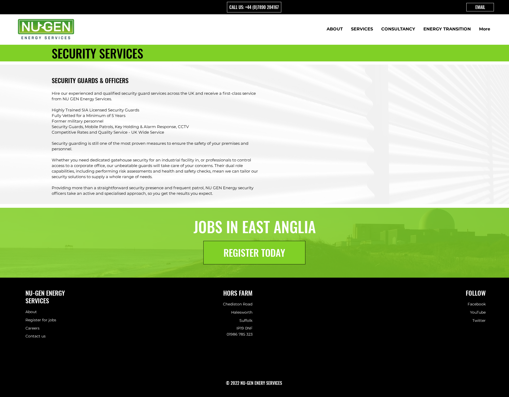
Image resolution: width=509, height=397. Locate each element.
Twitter (479, 320)
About (31, 311)
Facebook (477, 304)
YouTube (478, 312)
